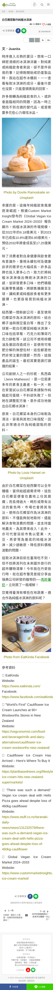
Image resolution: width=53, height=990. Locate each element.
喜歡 (48, 24)
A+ (48, 40)
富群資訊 (30, 981)
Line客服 (41, 987)
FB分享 (15, 987)
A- (43, 40)
